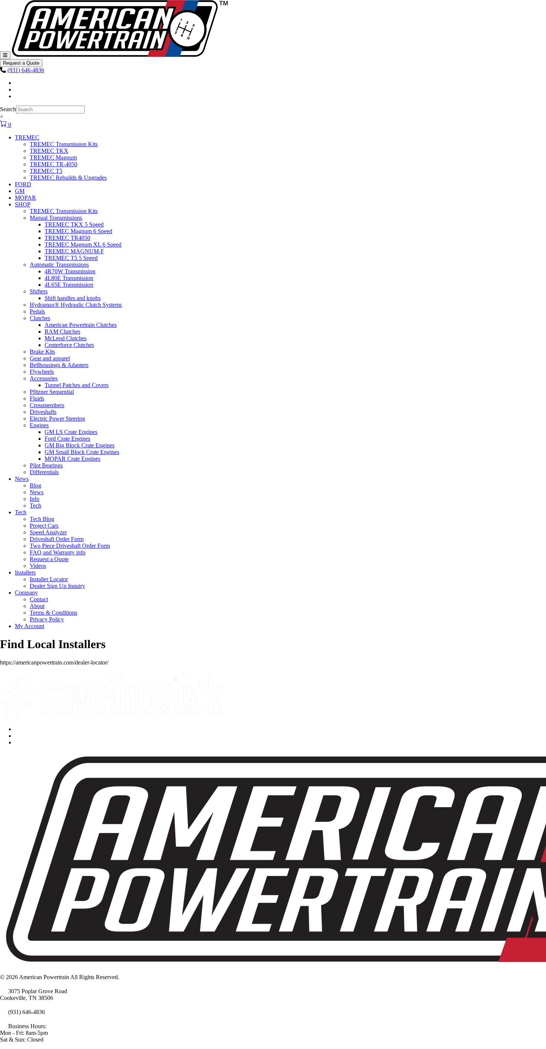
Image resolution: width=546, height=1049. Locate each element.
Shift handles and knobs (73, 298)
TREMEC (27, 137)
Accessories (44, 378)
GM (20, 191)
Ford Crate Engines (67, 438)
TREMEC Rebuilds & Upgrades (68, 177)
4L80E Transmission (69, 278)
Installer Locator (49, 579)
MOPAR (25, 197)
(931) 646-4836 (25, 70)
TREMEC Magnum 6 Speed (78, 231)
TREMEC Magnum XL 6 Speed (83, 244)
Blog (35, 485)
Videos (38, 566)
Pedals (37, 311)
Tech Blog (42, 519)
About (37, 606)
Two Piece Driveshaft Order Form (70, 546)
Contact (39, 599)
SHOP (22, 204)
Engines (39, 425)
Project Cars (44, 525)
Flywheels (42, 372)
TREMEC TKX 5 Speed (74, 224)
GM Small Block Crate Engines (82, 452)
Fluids (37, 398)
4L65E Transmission (69, 284)
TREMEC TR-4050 (53, 164)
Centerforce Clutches (69, 345)
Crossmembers (47, 405)
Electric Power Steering (57, 418)
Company (26, 592)
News (22, 479)
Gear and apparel (50, 358)
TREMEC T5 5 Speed (71, 258)
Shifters (39, 291)
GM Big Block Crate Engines (79, 445)
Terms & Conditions (53, 612)
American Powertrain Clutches (81, 325)
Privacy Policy (47, 619)
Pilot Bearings (46, 465)
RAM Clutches (62, 331)
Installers (25, 572)
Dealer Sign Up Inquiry (57, 586)
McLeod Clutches (66, 338)
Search (8, 109)
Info (34, 499)
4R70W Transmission (70, 271)
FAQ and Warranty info (57, 552)
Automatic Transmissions (59, 264)
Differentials (44, 472)
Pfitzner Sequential (52, 392)
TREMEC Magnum (53, 157)
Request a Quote (21, 63)
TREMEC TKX (49, 151)
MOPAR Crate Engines (72, 459)
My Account (29, 626)
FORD (23, 184)
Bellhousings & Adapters (59, 365)
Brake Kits (42, 351)
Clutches (40, 318)
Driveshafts (43, 412)
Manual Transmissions (56, 218)
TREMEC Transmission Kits (64, 144)
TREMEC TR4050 (67, 238)
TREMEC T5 (46, 171)
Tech (35, 505)
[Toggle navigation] (5, 55)
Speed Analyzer (48, 532)
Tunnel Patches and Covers (76, 385)
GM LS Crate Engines (71, 432)
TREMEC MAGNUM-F (74, 251)
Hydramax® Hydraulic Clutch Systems (76, 305)
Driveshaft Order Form (57, 539)
